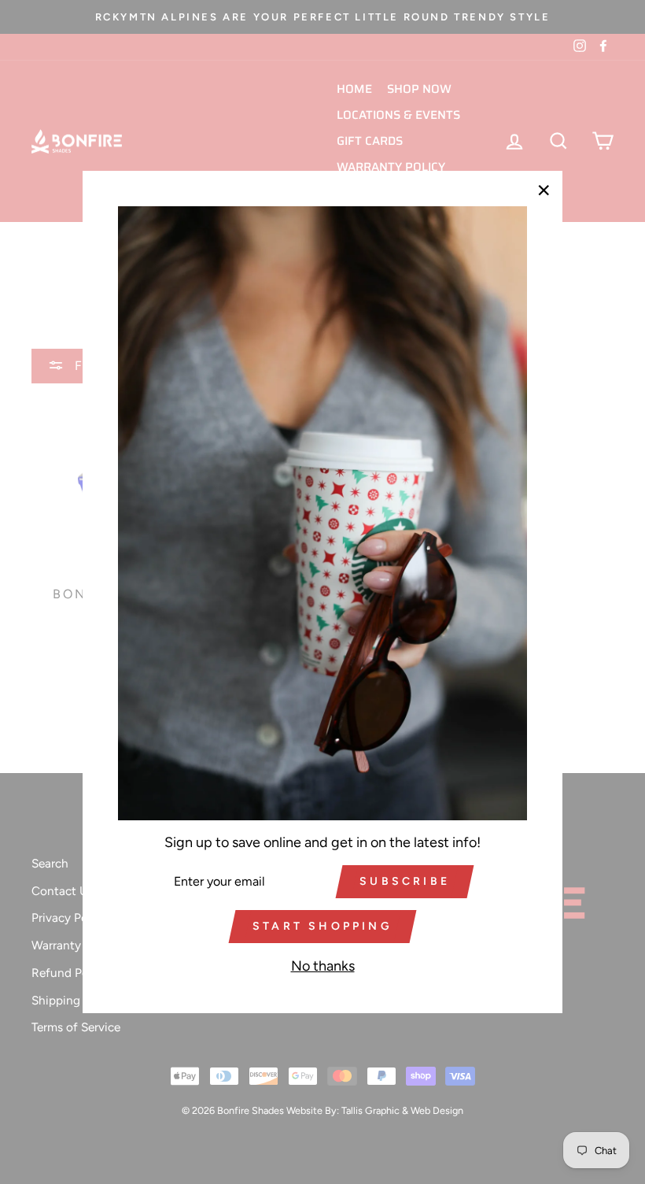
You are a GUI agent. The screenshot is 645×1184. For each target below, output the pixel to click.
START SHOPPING (322, 926)
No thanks (323, 966)
